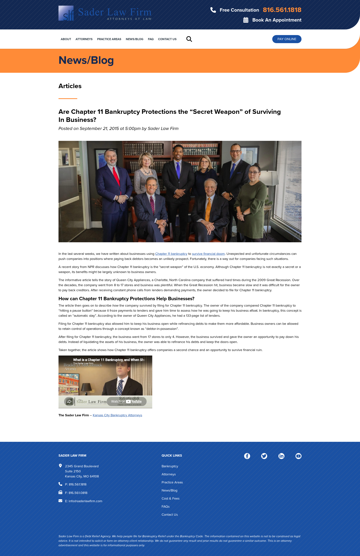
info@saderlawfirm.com (85, 501)
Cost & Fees (170, 498)
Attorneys (84, 39)
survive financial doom (208, 253)
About (66, 39)
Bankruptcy (170, 466)
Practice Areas (109, 39)
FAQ (151, 39)
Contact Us (167, 39)
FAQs (166, 506)
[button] (189, 39)
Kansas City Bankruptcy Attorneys (117, 415)
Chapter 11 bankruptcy (171, 253)
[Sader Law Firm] (105, 13)
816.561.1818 (77, 484)
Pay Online (287, 39)
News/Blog (134, 39)
